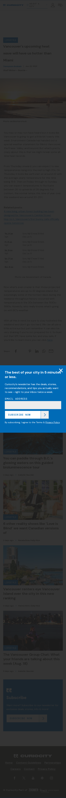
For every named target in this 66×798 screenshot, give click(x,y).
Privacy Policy (52, 422)
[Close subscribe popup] (61, 370)
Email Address (16, 398)
